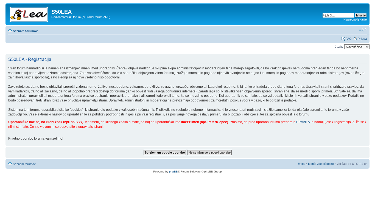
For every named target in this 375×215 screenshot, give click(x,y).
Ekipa (301, 163)
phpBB (173, 171)
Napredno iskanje (355, 19)
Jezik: (339, 46)
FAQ (349, 38)
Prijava (362, 38)
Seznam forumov (25, 31)
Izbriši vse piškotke (321, 163)
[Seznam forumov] (29, 13)
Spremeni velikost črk (363, 29)
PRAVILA (303, 122)
